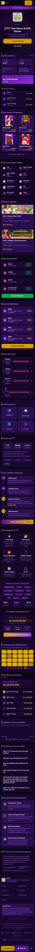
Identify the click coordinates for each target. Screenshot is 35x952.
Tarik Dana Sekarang (17, 346)
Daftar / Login (22, 886)
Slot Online (4, 890)
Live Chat (26, 429)
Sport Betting (5, 895)
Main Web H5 (17, 46)
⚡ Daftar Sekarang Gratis (17, 522)
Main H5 (23, 948)
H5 (33, 3)
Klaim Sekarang (7, 225)
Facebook (9, 429)
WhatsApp (25, 416)
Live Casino (22, 890)
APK (29, 3)
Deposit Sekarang (17, 296)
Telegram (9, 415)
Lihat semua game (16, 154)
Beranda (4, 886)
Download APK (19, 41)
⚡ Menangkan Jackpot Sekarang (17, 635)
